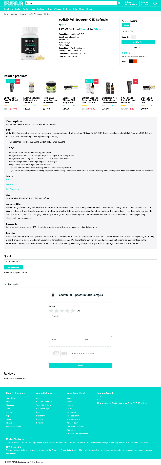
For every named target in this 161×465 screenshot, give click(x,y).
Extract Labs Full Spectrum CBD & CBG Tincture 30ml (90, 101)
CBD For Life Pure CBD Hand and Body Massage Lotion (128, 101)
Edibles (49, 9)
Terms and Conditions (75, 426)
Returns (97, 29)
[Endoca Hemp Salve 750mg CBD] (149, 87)
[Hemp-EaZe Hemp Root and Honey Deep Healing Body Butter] (51, 87)
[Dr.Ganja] (13, 3)
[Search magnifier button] (119, 3)
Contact (70, 398)
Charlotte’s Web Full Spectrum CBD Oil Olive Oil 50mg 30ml (109, 101)
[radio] (126, 25)
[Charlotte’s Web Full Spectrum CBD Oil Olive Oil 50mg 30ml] (110, 87)
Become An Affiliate (44, 402)
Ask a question (13, 267)
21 (35, 106)
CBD (8, 179)
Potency (125, 21)
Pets (75, 9)
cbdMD (64, 25)
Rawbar (18, 9)
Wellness (57, 9)
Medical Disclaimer (15, 439)
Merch (81, 9)
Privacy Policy (72, 423)
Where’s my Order (74, 419)
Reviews (39, 423)
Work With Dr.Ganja (43, 405)
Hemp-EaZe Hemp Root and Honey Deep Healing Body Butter (50, 102)
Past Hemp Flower (13, 426)
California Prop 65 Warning (77, 433)
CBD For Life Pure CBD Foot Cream (11, 100)
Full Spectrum (12, 189)
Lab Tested (71, 412)
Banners (39, 419)
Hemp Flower (8, 9)
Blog (38, 412)
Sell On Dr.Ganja (42, 409)
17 (74, 106)
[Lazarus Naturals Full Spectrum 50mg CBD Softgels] (31, 87)
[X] (131, 61)
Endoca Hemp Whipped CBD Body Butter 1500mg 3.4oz (69, 101)
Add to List (138, 48)
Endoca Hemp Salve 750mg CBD (147, 100)
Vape (33, 9)
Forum (69, 409)
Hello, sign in (130, 2)
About (38, 398)
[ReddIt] (135, 61)
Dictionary (40, 416)
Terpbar (26, 9)
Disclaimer (71, 430)
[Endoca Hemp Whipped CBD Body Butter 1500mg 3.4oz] (71, 87)
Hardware (40, 9)
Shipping (84, 29)
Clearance (89, 9)
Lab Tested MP (73, 416)
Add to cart (138, 42)
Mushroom (67, 9)
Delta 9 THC (11, 184)
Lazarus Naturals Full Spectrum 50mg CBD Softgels (31, 101)
